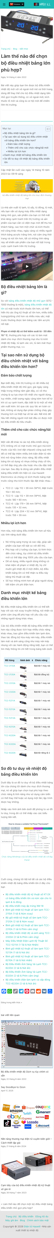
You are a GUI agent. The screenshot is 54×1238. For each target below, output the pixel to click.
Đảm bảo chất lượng (19, 144)
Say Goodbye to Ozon (13, 1087)
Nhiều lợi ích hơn (17, 151)
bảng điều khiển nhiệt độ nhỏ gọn (27, 300)
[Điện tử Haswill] (42, 4)
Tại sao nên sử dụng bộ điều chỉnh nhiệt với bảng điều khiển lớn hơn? (26, 138)
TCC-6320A (10, 744)
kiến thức (16, 1002)
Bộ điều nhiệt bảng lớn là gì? (19, 133)
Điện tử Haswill (32, 1226)
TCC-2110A (9, 666)
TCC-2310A (9, 683)
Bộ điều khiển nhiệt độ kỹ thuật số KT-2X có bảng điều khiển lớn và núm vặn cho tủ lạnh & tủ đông (28, 898)
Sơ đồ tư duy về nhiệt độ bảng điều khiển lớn (27, 160)
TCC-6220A (9, 735)
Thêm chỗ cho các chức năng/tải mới (28, 147)
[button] (46, 129)
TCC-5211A (9, 700)
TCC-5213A (9, 718)
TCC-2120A (9, 674)
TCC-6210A (9, 726)
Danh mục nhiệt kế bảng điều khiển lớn (25, 155)
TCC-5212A (9, 709)
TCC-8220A (9, 753)
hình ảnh (25, 660)
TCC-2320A (9, 692)
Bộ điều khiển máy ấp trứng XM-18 (24, 905)
